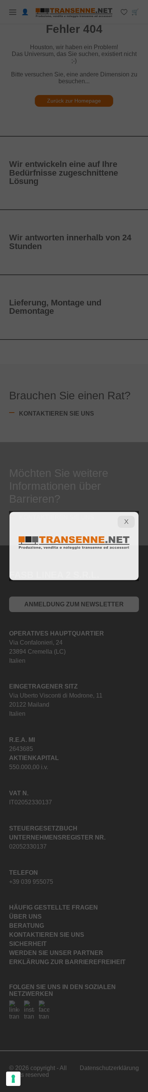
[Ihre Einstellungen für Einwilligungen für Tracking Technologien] (13, 1079)
